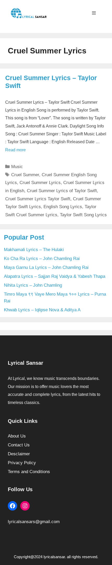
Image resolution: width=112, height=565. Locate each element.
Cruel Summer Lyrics (40, 182)
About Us (17, 436)
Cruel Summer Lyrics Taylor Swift (37, 198)
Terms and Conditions (29, 471)
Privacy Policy (22, 462)
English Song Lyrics (62, 206)
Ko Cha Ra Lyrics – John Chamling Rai (42, 258)
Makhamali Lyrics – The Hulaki (34, 249)
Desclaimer (19, 453)
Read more (15, 150)
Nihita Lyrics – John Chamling (33, 285)
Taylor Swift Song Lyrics (83, 214)
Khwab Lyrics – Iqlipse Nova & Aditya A (42, 309)
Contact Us (19, 444)
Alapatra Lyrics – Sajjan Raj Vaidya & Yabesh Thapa (54, 276)
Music (17, 166)
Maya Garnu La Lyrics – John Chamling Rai (46, 267)
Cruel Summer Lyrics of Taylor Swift (62, 190)
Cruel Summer (25, 174)
